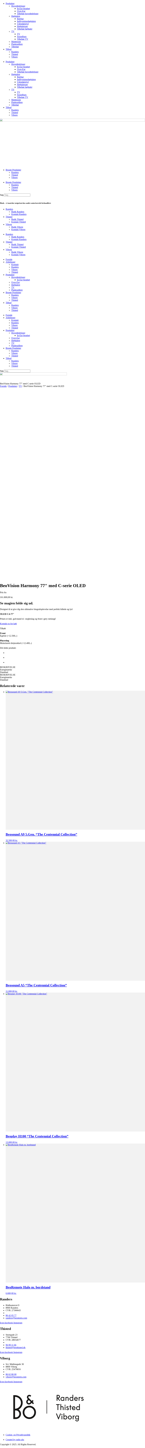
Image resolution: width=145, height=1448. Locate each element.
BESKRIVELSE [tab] (7, 667)
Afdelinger (10, 262)
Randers (15, 52)
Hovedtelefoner (18, 6)
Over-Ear (21, 11)
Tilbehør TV (22, 39)
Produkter (10, 3)
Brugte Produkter (13, 170)
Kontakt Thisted (18, 222)
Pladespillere (17, 44)
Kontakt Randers (18, 214)
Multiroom (16, 41)
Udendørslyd (23, 24)
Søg (2, 195)
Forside (9, 259)
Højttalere (15, 16)
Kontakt (15, 264)
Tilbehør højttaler (24, 29)
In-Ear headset (23, 8)
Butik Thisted (17, 219)
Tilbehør (15, 46)
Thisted (14, 54)
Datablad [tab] (4, 672)
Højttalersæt (22, 26)
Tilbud (8, 49)
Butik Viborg (17, 227)
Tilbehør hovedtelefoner (27, 13)
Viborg (14, 57)
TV (12, 31)
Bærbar (20, 19)
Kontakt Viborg (18, 229)
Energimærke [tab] (6, 669)
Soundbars (21, 36)
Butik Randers (17, 211)
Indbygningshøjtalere (26, 21)
